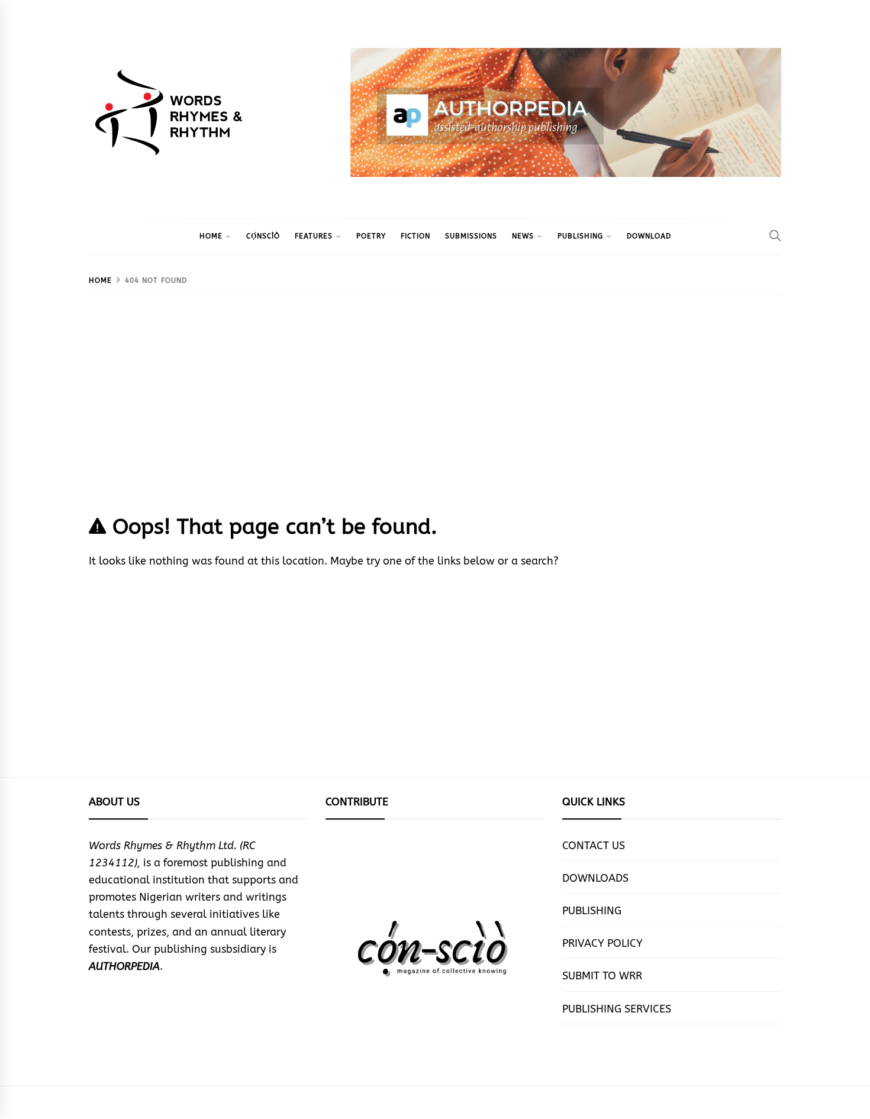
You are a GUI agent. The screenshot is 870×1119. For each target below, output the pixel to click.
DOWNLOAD (649, 236)
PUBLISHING (580, 236)
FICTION (415, 236)
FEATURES (314, 236)
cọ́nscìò (263, 236)
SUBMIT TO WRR (602, 975)
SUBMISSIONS (471, 236)
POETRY (371, 236)
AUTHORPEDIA (124, 966)
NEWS (523, 236)
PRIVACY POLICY (602, 943)
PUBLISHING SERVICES (616, 1008)
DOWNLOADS (595, 878)
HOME (211, 236)
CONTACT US (593, 845)
